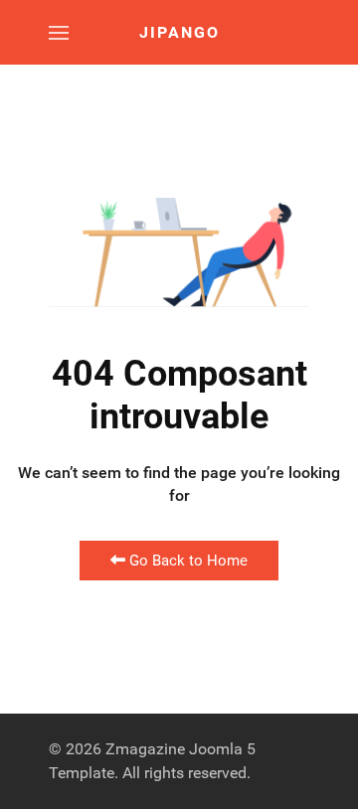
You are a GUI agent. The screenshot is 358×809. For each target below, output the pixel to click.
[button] (59, 32)
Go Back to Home (186, 560)
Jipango (179, 32)
